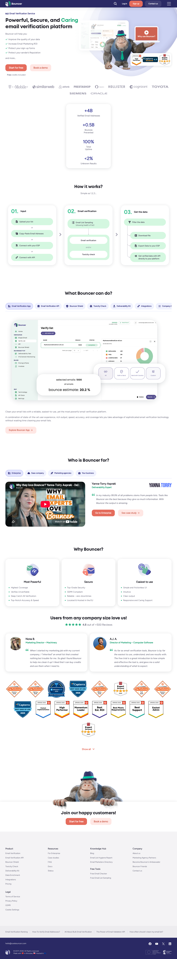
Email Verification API (14, 858)
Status (51, 871)
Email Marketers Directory (101, 862)
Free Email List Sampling (100, 878)
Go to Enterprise (103, 513)
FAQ (50, 862)
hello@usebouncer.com (15, 943)
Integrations (10, 879)
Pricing (8, 884)
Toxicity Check (11, 866)
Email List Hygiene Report (101, 858)
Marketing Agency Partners (144, 858)
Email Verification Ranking (16, 932)
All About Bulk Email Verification (78, 932)
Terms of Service (12, 896)
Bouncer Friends (140, 866)
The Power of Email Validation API (110, 932)
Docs (50, 866)
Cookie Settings (12, 910)
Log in (124, 4)
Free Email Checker (98, 873)
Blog (92, 853)
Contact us (153, 3)
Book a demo (40, 67)
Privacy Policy (11, 901)
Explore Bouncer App (19, 430)
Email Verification (12, 853)
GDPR (8, 905)
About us (136, 853)
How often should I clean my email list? (146, 932)
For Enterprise (54, 853)
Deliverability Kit (12, 871)
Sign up (136, 3)
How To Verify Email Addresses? (46, 932)
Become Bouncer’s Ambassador (146, 862)
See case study (129, 513)
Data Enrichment (12, 875)
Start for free (16, 67)
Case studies (53, 858)
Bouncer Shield (12, 862)
